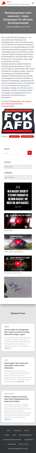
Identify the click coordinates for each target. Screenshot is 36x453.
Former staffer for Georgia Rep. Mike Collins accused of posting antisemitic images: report (16, 332)
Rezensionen (12, 444)
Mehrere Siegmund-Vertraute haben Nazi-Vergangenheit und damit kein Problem (16, 399)
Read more (8, 348)
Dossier (6, 435)
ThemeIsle (25, 448)
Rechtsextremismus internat (12, 439)
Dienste (6, 326)
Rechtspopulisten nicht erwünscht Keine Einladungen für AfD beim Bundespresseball (16, 104)
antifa (6, 360)
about (9, 430)
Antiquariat (17, 430)
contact (26, 430)
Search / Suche (23, 444)
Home (14, 435)
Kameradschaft (14, 136)
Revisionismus (28, 439)
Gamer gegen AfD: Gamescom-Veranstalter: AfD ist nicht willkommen (16, 365)
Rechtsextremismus (27, 136)
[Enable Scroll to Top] (32, 449)
